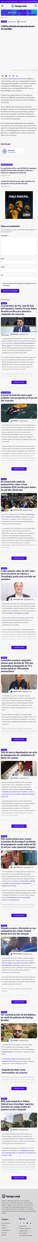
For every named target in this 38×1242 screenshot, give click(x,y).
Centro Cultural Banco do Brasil (14, 79)
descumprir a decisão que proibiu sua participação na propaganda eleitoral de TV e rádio (18, 883)
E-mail (3, 267)
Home (2, 17)
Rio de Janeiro (6, 392)
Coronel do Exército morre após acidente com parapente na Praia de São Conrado (18, 182)
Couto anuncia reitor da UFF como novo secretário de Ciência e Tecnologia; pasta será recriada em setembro (23, 1)
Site (2, 275)
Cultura (7, 17)
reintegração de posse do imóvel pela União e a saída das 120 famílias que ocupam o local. (19, 1153)
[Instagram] (23, 1223)
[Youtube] (27, 1223)
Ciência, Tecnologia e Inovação (19, 613)
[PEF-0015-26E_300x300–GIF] (19, 205)
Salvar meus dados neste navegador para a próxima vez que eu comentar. (19, 284)
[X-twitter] (20, 1223)
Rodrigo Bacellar (7, 1052)
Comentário (4, 235)
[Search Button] (36, 6)
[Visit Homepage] (18, 6)
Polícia (4, 479)
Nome (2, 259)
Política (4, 303)
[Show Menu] (2, 6)
